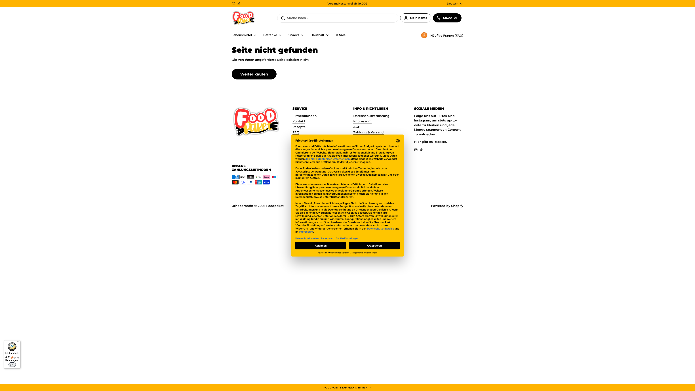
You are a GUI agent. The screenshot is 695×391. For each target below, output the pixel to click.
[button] (347, 387)
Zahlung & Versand (368, 132)
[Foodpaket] (243, 18)
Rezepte (299, 127)
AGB (356, 127)
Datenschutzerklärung (371, 116)
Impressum (362, 121)
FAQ (295, 132)
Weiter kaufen (254, 74)
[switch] (12, 364)
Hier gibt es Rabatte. (430, 142)
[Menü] (18, 342)
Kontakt (298, 121)
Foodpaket (275, 206)
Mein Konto (418, 18)
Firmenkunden (304, 116)
